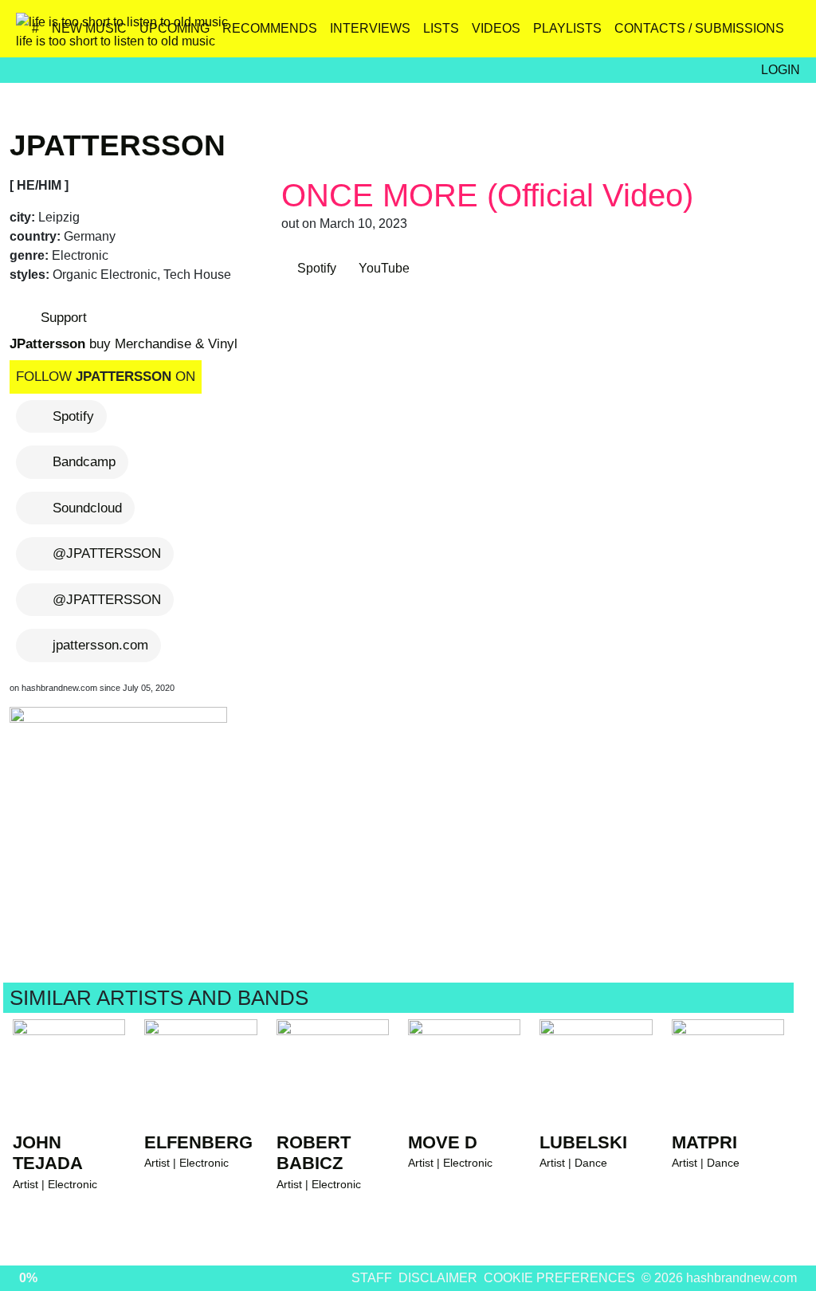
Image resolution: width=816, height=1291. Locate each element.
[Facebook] (718, 34)
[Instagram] (649, 34)
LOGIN (780, 70)
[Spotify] (752, 34)
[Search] (786, 34)
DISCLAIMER (437, 1278)
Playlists (567, 28)
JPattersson (118, 145)
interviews (370, 28)
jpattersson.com (100, 645)
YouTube (382, 268)
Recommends (269, 28)
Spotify (73, 416)
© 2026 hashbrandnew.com (719, 1278)
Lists (441, 28)
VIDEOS (496, 28)
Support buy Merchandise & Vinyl (123, 330)
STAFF (371, 1278)
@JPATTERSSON (107, 553)
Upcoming (174, 28)
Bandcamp (84, 461)
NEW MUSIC (89, 28)
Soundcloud (87, 508)
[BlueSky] (683, 34)
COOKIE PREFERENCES (559, 1278)
